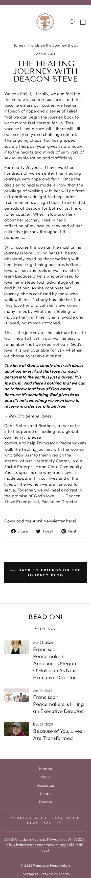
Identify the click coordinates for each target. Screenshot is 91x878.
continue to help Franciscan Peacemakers (45, 442)
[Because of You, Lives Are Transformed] (16, 729)
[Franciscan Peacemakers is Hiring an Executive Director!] (16, 695)
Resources (45, 785)
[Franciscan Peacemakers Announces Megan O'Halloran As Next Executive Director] (16, 647)
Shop (45, 777)
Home (17, 45)
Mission (45, 768)
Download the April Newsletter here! (40, 520)
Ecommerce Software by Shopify (45, 874)
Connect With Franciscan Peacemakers (44, 820)
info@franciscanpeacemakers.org (36, 844)
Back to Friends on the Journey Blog (49, 572)
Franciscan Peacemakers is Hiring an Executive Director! (58, 704)
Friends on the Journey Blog (51, 45)
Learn (45, 793)
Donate (45, 801)
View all (45, 628)
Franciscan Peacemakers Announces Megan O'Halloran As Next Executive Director (55, 663)
